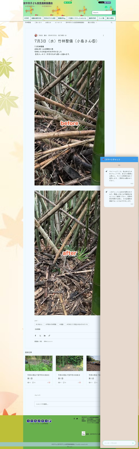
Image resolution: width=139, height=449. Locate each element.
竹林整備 (28, 22)
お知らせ (48, 22)
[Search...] (114, 12)
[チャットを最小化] (134, 159)
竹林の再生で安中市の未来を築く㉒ (69, 376)
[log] (119, 300)
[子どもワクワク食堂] (74, 419)
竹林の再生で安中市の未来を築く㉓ (38, 376)
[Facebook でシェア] (35, 335)
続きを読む (91, 22)
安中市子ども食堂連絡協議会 (38, 3)
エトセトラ (58, 22)
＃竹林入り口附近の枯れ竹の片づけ (77, 324)
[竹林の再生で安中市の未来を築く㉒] (69, 363)
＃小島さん (39, 324)
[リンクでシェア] (49, 335)
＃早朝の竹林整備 (51, 324)
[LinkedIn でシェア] (45, 335)
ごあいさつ (38, 22)
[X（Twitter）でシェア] (40, 335)
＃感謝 (61, 324)
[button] (111, 22)
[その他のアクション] (103, 35)
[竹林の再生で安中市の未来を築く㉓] (38, 363)
